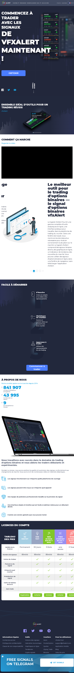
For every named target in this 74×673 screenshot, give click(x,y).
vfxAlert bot (59, 640)
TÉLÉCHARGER (23, 2)
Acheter (37, 595)
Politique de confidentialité (12, 643)
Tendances (29, 649)
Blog (57, 649)
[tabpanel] (37, 119)
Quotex (46, 646)
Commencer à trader (37, 368)
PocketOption (48, 643)
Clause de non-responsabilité (13, 646)
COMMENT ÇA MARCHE (31, 2)
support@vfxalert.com (63, 643)
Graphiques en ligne (32, 646)
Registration (24, 595)
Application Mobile (62, 646)
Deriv (45, 640)
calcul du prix (45, 2)
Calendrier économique (33, 643)
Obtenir (13, 73)
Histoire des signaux (32, 640)
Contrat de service (9, 640)
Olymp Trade (47, 649)
